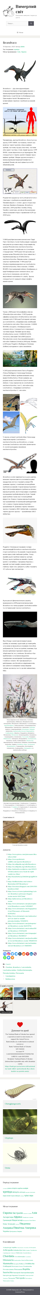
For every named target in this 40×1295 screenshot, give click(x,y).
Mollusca (22, 1264)
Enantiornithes (17, 1260)
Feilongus (32, 729)
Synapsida (22, 1275)
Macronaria (29, 1260)
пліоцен (17, 1196)
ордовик (28, 1192)
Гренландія (7, 1220)
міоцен (15, 1192)
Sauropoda (16, 1273)
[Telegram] (16, 954)
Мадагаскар (17, 1220)
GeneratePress (20, 1292)
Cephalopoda (6, 1253)
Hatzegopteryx (28, 748)
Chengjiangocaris (13, 1104)
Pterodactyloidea (9, 973)
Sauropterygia (7, 1275)
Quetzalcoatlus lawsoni (19, 731)
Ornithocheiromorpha (24, 970)
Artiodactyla (17, 1250)
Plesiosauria (14, 1266)
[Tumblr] (20, 954)
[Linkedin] (31, 954)
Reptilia (26, 1269)
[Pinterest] (27, 954)
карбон (20, 1188)
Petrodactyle (14, 735)
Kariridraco (20, 744)
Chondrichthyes (27, 1253)
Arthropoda (8, 1250)
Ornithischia (29, 1264)
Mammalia (8, 1263)
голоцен (5, 1188)
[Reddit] (23, 954)
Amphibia (14, 1247)
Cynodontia (28, 1256)
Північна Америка (24, 1227)
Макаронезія (26, 1220)
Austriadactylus (32, 738)
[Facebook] (5, 954)
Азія (18, 52)
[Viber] (35, 954)
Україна (6, 1231)
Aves (24, 1250)
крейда (16, 49)
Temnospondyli (29, 1275)
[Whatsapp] (5, 957)
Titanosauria (6, 1281)
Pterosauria (20, 973)
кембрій (25, 1188)
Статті (8, 964)
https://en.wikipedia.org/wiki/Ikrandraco (22, 864)
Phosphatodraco (11, 746)
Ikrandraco (17, 967)
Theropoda (20, 1278)
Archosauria (32, 1247)
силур (22, 1196)
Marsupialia (16, 1263)
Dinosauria (8, 1260)
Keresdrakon (25, 729)
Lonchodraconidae (9, 970)
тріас (26, 1195)
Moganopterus (30, 731)
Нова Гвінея (32, 1220)
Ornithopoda (7, 1266)
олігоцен (22, 1192)
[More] (12, 957)
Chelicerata (19, 1253)
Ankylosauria (20, 1247)
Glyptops (9, 1138)
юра (31, 1195)
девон (9, 1188)
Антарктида (8, 1217)
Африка (18, 1217)
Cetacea (13, 1253)
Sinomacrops (29, 740)
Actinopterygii (7, 1247)
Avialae (28, 1250)
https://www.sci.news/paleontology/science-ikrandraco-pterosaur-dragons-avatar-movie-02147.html (22, 894)
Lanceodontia (26, 967)
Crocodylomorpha (19, 1256)
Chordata (9, 967)
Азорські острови (27, 1213)
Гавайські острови (28, 1217)
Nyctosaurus (31, 744)
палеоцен (32, 1192)
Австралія (17, 1213)
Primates (21, 1266)
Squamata (15, 1275)
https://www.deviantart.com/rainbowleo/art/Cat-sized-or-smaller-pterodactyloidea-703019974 (22, 918)
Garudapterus (10, 976)
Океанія (17, 1224)
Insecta (23, 1260)
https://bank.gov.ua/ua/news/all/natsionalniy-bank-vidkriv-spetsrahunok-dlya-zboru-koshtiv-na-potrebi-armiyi (20, 1068)
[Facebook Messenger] (8, 957)
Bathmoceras (10, 979)
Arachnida (26, 1247)
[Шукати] (31, 23)
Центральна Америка (16, 1231)
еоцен (14, 1188)
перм (4, 1196)
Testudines (5, 1278)
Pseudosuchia (27, 1266)
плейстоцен (11, 1196)
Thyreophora (28, 1278)
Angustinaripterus (9, 725)
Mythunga (32, 727)
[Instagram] (8, 954)
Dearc (25, 744)
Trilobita (12, 1280)
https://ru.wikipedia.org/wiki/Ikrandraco (22, 867)
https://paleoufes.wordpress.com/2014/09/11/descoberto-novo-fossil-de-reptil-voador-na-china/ (22, 871)
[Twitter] (12, 954)
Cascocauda (25, 737)
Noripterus (15, 807)
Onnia (7, 1168)
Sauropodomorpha (27, 1273)
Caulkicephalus (9, 733)
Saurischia (8, 1272)
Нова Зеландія (9, 1224)
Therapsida (11, 1278)
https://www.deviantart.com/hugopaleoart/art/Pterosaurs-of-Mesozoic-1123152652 (22, 911)
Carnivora (33, 1250)
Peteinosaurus (7, 738)
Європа (23, 52)
